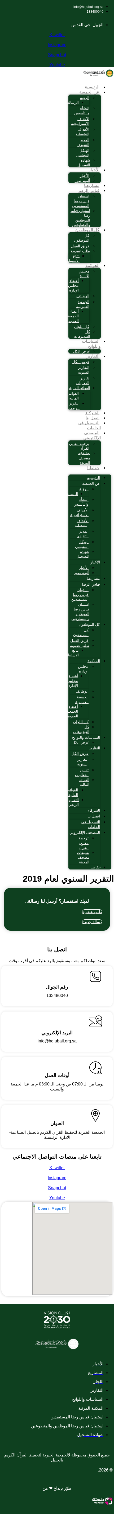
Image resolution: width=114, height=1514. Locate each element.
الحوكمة (92, 265)
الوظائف (82, 296)
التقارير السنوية (83, 369)
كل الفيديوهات (82, 334)
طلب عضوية (80, 251)
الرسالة (73, 102)
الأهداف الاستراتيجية (80, 121)
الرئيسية (92, 87)
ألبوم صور (82, 180)
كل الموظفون (87, 230)
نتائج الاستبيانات (71, 258)
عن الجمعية (89, 92)
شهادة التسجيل (83, 162)
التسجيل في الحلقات (89, 425)
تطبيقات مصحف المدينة (84, 458)
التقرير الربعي (74, 405)
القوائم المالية (79, 388)
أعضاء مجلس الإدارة (73, 285)
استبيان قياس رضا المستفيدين (80, 201)
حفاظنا (93, 468)
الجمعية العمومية (82, 304)
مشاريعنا (91, 185)
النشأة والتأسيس (81, 110)
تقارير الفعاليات (82, 380)
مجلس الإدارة (84, 273)
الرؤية (84, 98)
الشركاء (92, 413)
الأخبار (94, 170)
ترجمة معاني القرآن (79, 445)
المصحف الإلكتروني (92, 435)
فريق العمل (80, 246)
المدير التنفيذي (83, 142)
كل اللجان (81, 327)
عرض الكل (81, 351)
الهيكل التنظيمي (82, 152)
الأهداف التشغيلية (82, 131)
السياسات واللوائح (91, 344)
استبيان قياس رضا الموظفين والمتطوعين (79, 218)
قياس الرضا (88, 190)
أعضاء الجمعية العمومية (72, 316)
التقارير (93, 356)
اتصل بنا (92, 418)
